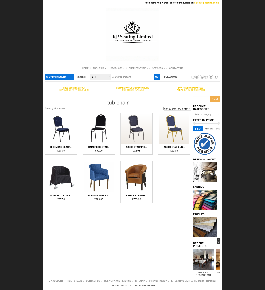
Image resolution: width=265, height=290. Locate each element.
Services (157, 68)
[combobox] (206, 114)
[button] (218, 239)
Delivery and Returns (117, 280)
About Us (99, 68)
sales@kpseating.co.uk (206, 2)
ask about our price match (191, 88)
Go (157, 76)
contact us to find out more (74, 88)
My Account (56, 280)
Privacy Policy (158, 280)
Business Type (137, 68)
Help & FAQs (74, 280)
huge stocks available (132, 88)
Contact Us (93, 280)
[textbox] (206, 114)
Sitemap (140, 280)
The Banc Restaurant (203, 274)
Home (85, 68)
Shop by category (56, 76)
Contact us (176, 68)
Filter (198, 128)
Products (116, 68)
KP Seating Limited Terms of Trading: (193, 280)
